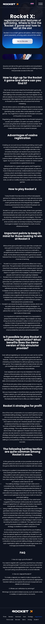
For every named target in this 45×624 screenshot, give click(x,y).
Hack (24, 617)
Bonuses (17, 619)
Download (18, 617)
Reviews (11, 617)
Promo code (9, 619)
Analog (30, 619)
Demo (24, 619)
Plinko (4, 617)
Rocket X (36, 619)
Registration (38, 617)
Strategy (30, 617)
